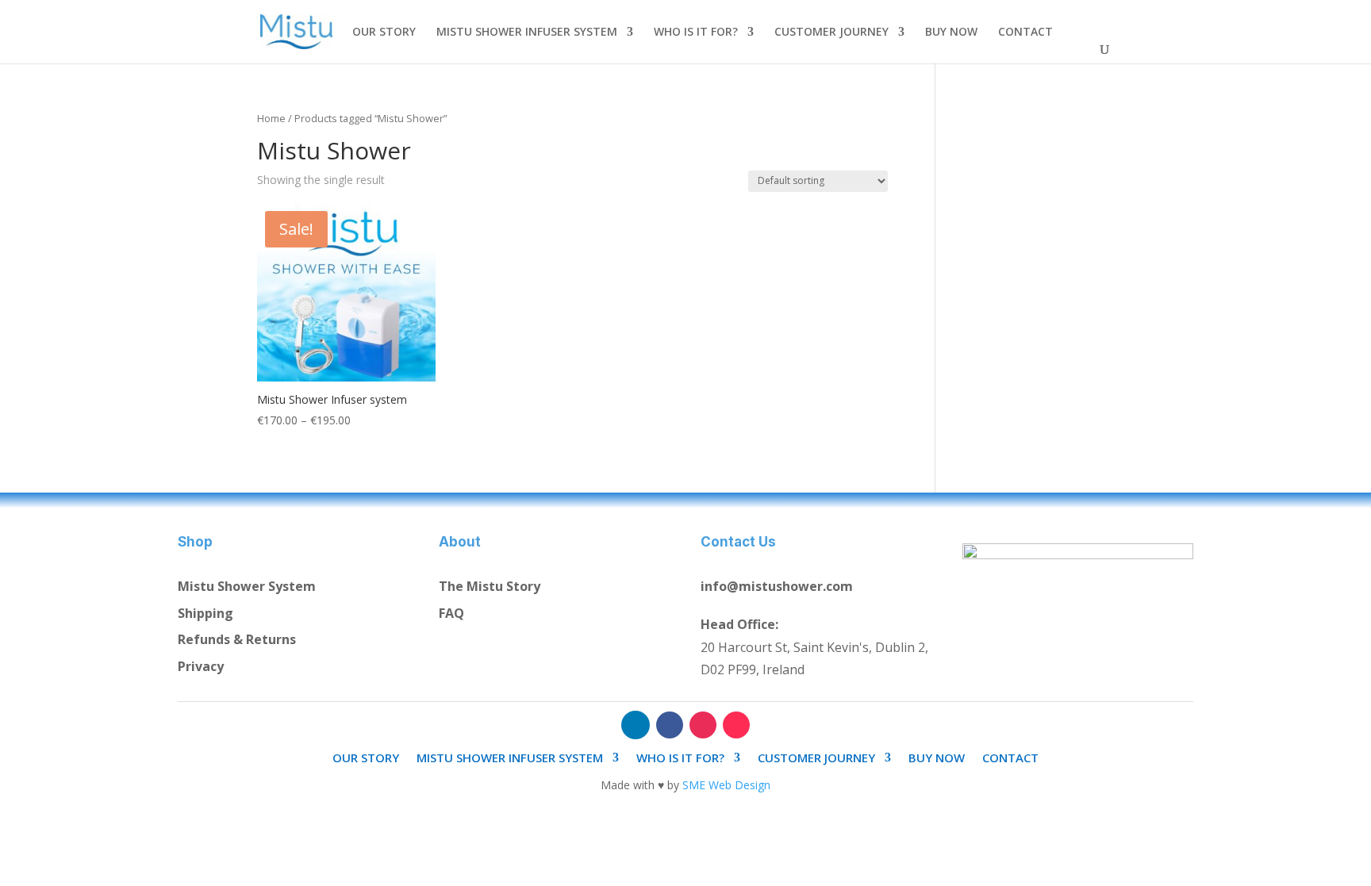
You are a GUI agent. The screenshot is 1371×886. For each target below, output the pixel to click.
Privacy (201, 666)
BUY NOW (951, 32)
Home (271, 118)
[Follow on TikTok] (736, 724)
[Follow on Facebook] (669, 724)
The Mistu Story (489, 586)
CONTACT (1025, 32)
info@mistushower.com (777, 586)
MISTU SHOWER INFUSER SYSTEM (526, 32)
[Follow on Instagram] (702, 724)
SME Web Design (726, 784)
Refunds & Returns (237, 639)
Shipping (205, 613)
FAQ (451, 613)
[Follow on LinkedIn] (635, 725)
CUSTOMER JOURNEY (831, 32)
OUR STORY (384, 32)
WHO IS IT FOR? (696, 32)
